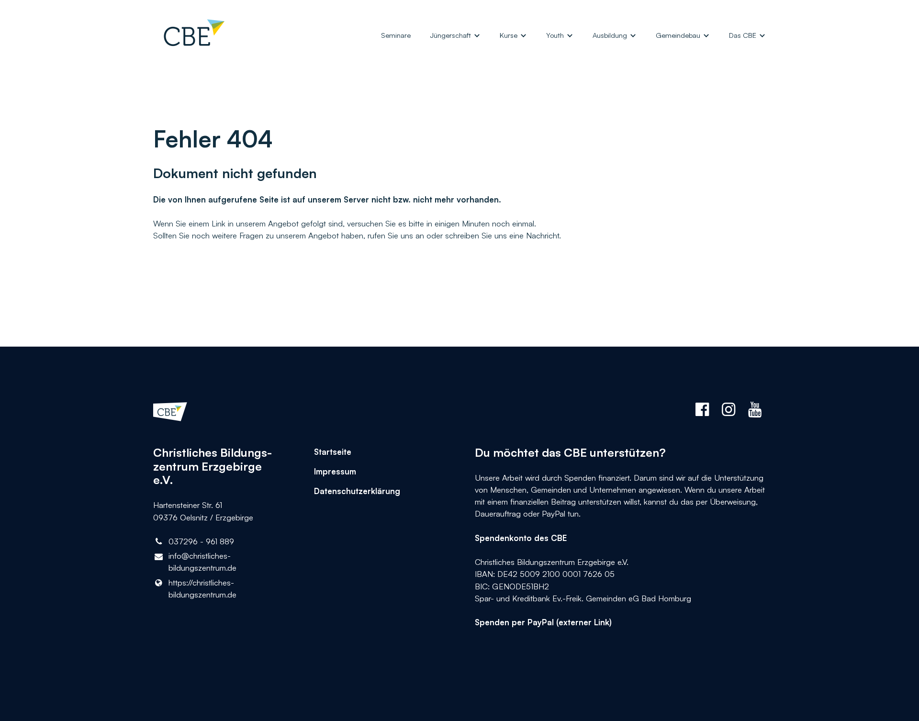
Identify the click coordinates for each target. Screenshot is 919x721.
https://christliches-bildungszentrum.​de (202, 588)
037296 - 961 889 (201, 541)
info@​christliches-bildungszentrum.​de (202, 562)
